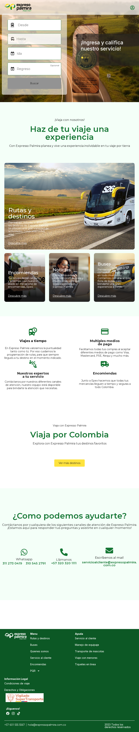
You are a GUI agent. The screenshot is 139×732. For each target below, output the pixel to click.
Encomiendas (38, 664)
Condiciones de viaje (17, 683)
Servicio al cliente (40, 657)
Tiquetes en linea (85, 664)
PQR (32, 670)
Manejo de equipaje (87, 644)
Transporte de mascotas (89, 651)
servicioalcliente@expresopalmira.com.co (109, 563)
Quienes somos (39, 651)
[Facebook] (7, 713)
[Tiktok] (18, 713)
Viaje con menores (86, 657)
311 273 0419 (12, 563)
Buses (33, 644)
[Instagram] (13, 713)
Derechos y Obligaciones (19, 689)
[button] (82, 57)
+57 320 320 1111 (64, 563)
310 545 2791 (36, 563)
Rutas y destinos (40, 638)
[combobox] (36, 25)
